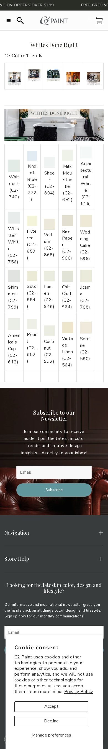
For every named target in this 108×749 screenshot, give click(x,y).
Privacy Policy (78, 692)
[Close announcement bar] (102, 4)
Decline (51, 721)
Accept (51, 706)
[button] (8, 20)
